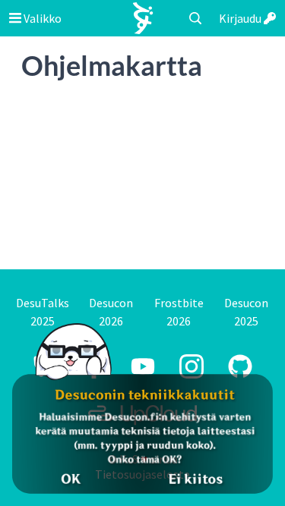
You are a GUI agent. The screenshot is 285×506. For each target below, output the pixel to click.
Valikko (41, 18)
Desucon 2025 (246, 311)
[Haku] (195, 18)
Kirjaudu (241, 18)
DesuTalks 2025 (42, 311)
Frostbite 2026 (179, 311)
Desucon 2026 (111, 311)
